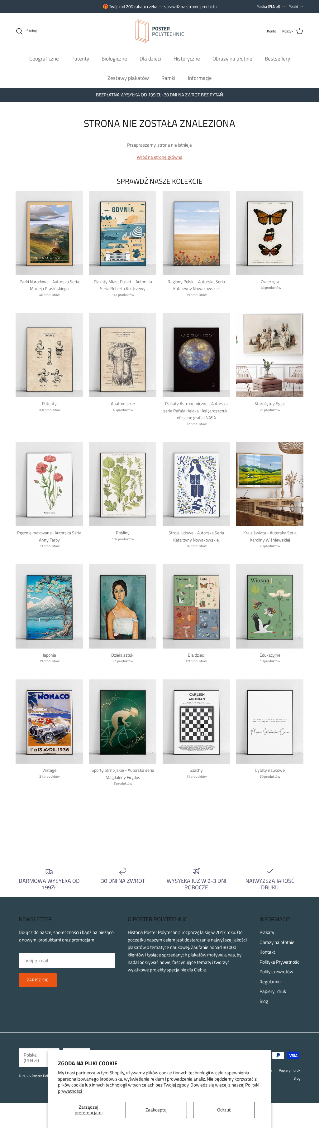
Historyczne (187, 59)
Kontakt (267, 951)
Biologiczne (114, 59)
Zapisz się (38, 980)
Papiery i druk (272, 991)
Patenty (80, 59)
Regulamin (270, 981)
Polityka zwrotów (276, 971)
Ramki (168, 78)
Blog (263, 1001)
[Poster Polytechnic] (160, 31)
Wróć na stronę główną (160, 157)
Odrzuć (224, 1109)
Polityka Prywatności (279, 961)
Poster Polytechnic (46, 1076)
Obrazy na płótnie (232, 59)
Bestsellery (277, 59)
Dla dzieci (150, 59)
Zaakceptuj (156, 1109)
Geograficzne (44, 59)
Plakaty (266, 932)
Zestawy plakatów (128, 78)
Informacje (200, 78)
